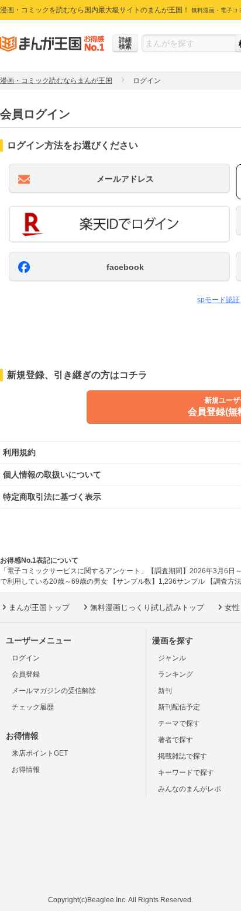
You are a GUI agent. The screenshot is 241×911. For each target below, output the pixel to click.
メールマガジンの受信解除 (54, 691)
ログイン (26, 658)
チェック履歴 (33, 707)
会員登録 (26, 674)
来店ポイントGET (40, 753)
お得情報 (26, 769)
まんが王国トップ (39, 607)
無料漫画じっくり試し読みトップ (147, 607)
